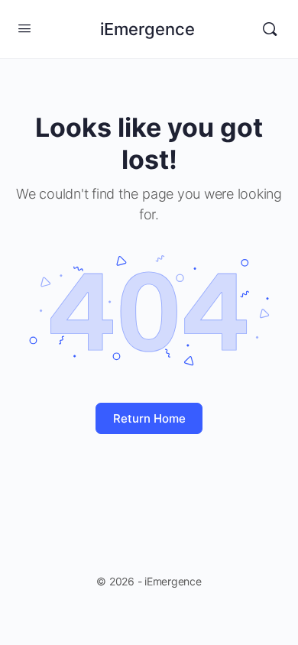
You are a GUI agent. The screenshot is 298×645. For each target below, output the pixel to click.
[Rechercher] (270, 29)
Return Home (149, 418)
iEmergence (147, 29)
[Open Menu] (24, 28)
